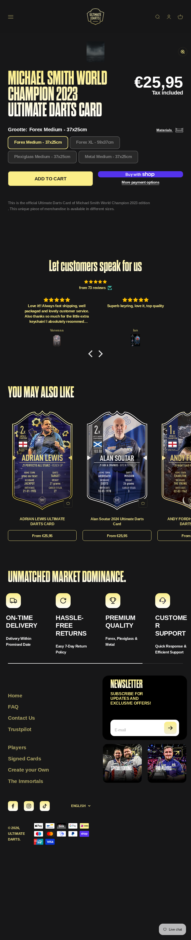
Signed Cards (24, 758)
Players (17, 747)
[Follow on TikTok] (45, 806)
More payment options (140, 182)
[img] (95, 282)
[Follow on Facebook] (13, 806)
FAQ (13, 707)
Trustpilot (19, 729)
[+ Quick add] (68, 503)
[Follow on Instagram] (29, 806)
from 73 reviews (92, 288)
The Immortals (25, 781)
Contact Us (21, 718)
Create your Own (28, 770)
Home (15, 695)
